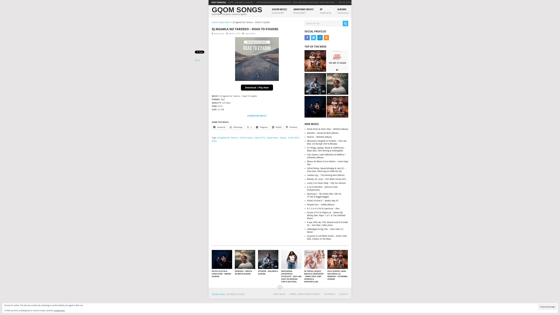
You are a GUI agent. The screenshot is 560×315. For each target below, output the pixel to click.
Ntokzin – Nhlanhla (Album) (319, 137)
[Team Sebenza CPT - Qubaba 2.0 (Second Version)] (337, 61)
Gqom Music (279, 11)
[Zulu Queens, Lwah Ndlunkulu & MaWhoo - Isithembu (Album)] (337, 107)
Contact (343, 294)
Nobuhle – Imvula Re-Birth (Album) (322, 133)
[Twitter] (313, 37)
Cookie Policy (59, 311)
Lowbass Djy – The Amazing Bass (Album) (325, 175)
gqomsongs (219, 33)
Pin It (197, 60)
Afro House (279, 294)
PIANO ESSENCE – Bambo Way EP (322, 201)
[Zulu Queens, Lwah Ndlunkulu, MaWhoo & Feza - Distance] (315, 61)
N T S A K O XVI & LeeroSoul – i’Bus (323, 208)
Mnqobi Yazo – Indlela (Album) (320, 204)
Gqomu (283, 137)
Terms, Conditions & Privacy (304, 294)
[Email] (320, 37)
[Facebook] (307, 37)
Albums (343, 11)
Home (214, 22)
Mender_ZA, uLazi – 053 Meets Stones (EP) (326, 179)
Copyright (329, 294)
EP (325, 11)
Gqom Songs (237, 9)
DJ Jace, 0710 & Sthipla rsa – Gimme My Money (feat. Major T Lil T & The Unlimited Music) (326, 215)
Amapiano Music (303, 11)
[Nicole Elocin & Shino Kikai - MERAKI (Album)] (315, 107)
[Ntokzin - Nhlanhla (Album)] (315, 84)
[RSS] (326, 37)
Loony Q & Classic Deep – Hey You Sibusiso (326, 183)
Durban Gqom (246, 137)
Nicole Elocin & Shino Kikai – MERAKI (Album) (349, 2)
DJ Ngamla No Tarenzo (227, 137)
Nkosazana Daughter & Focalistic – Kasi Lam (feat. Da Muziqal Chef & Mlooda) (284, 2)
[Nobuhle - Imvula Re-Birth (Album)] (337, 84)
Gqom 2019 (259, 137)
